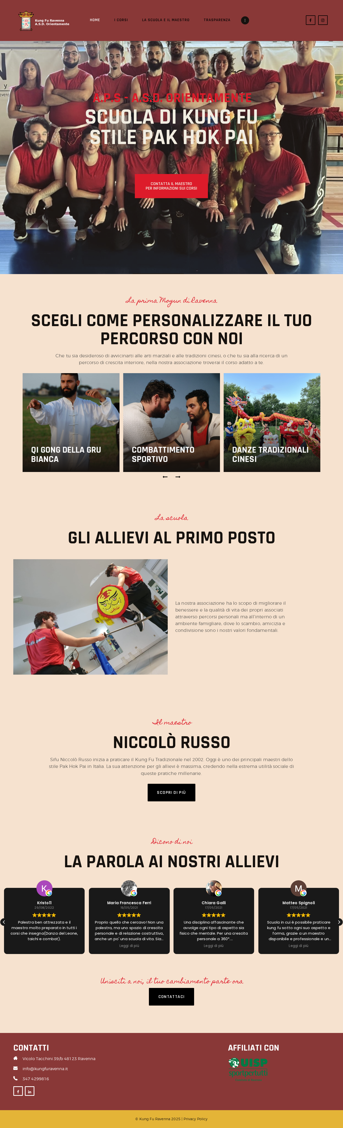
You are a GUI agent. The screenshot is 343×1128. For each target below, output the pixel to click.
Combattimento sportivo (163, 454)
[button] (165, 477)
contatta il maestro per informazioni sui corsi (171, 186)
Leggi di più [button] (129, 946)
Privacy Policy (195, 1119)
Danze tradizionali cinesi (270, 454)
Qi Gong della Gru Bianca (66, 454)
